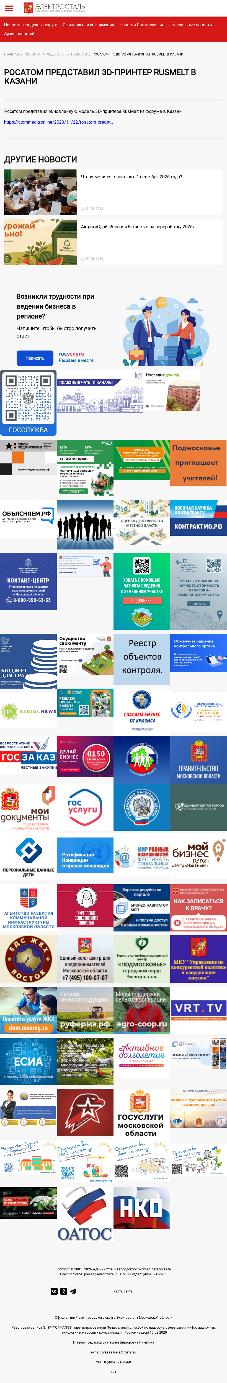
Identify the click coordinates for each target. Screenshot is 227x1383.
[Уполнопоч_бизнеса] (28, 591)
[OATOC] (85, 1214)
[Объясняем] (28, 525)
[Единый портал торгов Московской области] (198, 808)
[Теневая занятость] (85, 525)
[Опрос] (85, 591)
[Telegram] (73, 1291)
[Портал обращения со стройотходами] (142, 468)
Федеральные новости (190, 25)
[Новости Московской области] (28, 714)
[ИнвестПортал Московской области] (85, 759)
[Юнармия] (85, 1114)
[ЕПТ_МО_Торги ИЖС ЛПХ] (198, 1163)
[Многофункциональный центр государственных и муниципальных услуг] (28, 808)
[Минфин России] (28, 661)
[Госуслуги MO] (142, 1114)
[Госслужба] (28, 403)
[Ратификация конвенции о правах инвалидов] (85, 856)
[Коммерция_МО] (85, 1161)
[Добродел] (85, 712)
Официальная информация (88, 25)
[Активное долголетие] (142, 1061)
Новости (32, 54)
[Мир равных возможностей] (142, 856)
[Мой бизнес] (198, 856)
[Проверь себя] (85, 907)
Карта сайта (123, 1291)
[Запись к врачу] (198, 907)
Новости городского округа (30, 25)
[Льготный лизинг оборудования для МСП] (85, 468)
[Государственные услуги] (85, 808)
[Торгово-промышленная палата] (142, 712)
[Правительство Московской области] (198, 759)
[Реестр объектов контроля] (142, 661)
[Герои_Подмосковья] (28, 468)
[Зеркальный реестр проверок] (198, 1061)
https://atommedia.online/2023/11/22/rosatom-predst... (58, 122)
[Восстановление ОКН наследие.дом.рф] (171, 403)
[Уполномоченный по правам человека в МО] (142, 759)
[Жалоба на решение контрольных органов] (198, 661)
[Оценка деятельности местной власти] (142, 525)
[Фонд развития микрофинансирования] (28, 1114)
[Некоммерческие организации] (142, 1214)
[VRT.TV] (198, 1010)
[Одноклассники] (63, 1291)
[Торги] (142, 591)
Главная (11, 54)
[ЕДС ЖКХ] (28, 959)
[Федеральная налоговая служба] (142, 808)
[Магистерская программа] (198, 1114)
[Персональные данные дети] (28, 856)
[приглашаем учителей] (198, 468)
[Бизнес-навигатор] (142, 907)
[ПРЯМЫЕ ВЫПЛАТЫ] (198, 714)
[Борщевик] (28, 1214)
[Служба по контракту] (198, 525)
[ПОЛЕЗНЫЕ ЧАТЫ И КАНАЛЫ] (100, 403)
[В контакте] (54, 1291)
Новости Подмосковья (141, 25)
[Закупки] (198, 959)
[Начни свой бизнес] (28, 1161)
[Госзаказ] (28, 759)
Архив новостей (19, 33)
